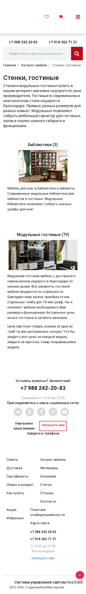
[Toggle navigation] (78, 16)
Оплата (12, 460)
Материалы (49, 468)
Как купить (15, 493)
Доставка (14, 468)
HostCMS (75, 582)
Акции (11, 510)
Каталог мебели (52, 460)
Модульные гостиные (39, 234)
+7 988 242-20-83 (43, 388)
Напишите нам (53, 425)
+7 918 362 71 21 (63, 42)
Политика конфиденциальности (47, 512)
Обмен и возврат (20, 485)
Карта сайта (39, 523)
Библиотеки (40, 144)
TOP (79, 574)
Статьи (46, 485)
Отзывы (47, 493)
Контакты (48, 501)
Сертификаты (17, 476)
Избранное (15, 518)
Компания (48, 476)
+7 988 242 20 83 (23, 42)
